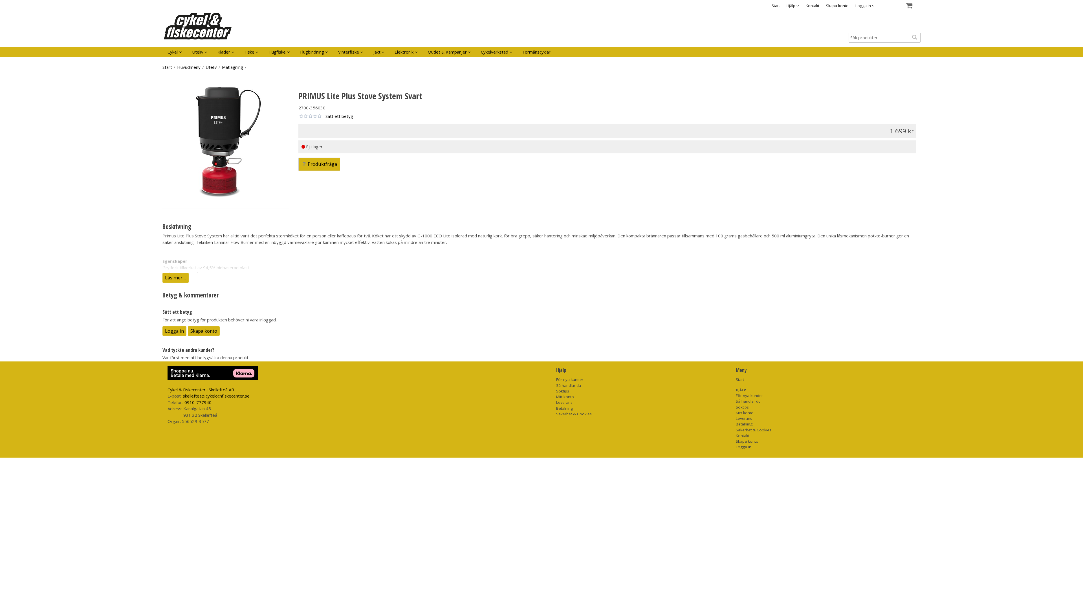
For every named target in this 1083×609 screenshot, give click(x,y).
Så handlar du (568, 385)
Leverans (564, 402)
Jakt (376, 52)
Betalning (564, 408)
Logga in (174, 331)
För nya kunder (569, 379)
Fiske (249, 52)
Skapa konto (837, 5)
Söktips (562, 391)
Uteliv (197, 52)
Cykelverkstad (494, 52)
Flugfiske (277, 52)
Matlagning (232, 67)
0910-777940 (198, 402)
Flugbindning (312, 52)
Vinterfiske (348, 52)
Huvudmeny (189, 67)
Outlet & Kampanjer (447, 52)
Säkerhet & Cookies (574, 413)
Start (776, 5)
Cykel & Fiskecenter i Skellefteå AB (201, 389)
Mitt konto (565, 396)
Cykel (173, 52)
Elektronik (404, 52)
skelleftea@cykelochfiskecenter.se (216, 396)
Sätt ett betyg (339, 116)
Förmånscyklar (537, 52)
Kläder (223, 52)
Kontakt (812, 5)
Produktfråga (322, 164)
